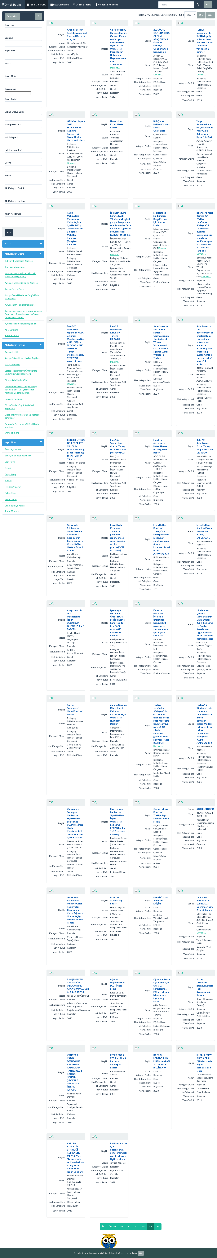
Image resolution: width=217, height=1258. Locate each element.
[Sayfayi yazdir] (201, 15)
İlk (103, 1226)
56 (157, 1226)
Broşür (8, 468)
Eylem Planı (10, 493)
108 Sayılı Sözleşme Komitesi (19, 261)
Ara (9, 232)
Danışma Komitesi (13, 399)
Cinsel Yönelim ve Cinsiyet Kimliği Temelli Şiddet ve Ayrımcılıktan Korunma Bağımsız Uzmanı (21, 389)
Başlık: (8, 175)
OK (140, 1253)
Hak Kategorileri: (13, 150)
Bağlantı (9, 37)
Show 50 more (12, 335)
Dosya (8, 162)
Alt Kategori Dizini (14, 188)
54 (143, 1226)
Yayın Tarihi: (11, 99)
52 (129, 1226)
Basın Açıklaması (13, 449)
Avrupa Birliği (11, 352)
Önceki (112, 1226)
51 (121, 1226)
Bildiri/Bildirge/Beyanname (18, 455)
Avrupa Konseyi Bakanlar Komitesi (21, 283)
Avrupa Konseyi (12, 364)
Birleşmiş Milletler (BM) (16, 380)
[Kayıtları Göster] (52, 23)
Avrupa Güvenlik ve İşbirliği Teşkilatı (22, 358)
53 (136, 1226)
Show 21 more (12, 511)
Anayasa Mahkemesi (15, 267)
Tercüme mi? (11, 89)
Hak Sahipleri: (12, 137)
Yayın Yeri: (10, 50)
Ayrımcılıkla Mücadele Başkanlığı (20, 323)
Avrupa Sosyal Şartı (14, 289)
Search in (11, 16)
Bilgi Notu (10, 461)
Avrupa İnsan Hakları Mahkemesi (20, 304)
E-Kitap (8, 480)
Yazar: (8, 63)
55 (150, 1226)
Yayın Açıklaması (13, 213)
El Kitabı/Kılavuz (13, 487)
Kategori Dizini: (13, 124)
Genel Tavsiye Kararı (15, 505)
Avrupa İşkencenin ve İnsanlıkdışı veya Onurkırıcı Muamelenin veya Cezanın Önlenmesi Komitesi (23, 314)
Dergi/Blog (10, 474)
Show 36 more (12, 432)
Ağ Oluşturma (11, 329)
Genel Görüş (11, 499)
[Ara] (197, 4)
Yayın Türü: (10, 76)
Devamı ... (115, 67)
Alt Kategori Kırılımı (15, 201)
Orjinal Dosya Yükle (15, 111)
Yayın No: (9, 25)
